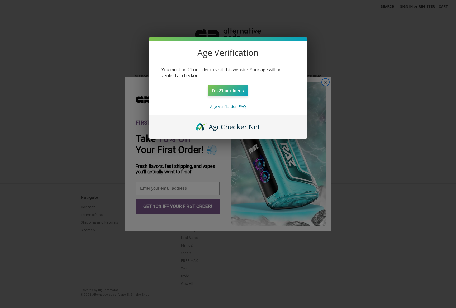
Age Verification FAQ (228, 106)
